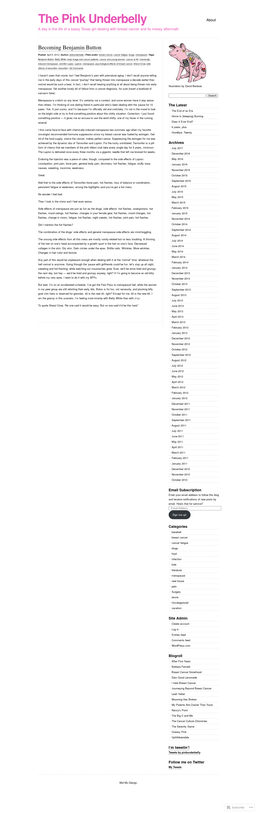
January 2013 (179, 333)
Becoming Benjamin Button (69, 47)
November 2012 (181, 344)
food (174, 554)
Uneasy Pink (179, 732)
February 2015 (180, 208)
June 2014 (178, 246)
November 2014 (181, 219)
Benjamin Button (46, 59)
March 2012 (178, 387)
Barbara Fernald (181, 667)
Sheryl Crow (139, 63)
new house (178, 581)
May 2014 (177, 251)
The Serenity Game (183, 726)
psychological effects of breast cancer (113, 63)
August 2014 (179, 235)
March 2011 (178, 452)
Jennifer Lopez (66, 63)
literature (177, 570)
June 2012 (178, 371)
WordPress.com (181, 645)
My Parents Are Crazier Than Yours (192, 705)
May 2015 (177, 197)
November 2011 (181, 409)
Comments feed (181, 640)
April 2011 (177, 447)
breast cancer (105, 54)
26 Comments (76, 68)
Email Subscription (185, 489)
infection (177, 559)
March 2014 (178, 257)
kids (174, 564)
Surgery (176, 592)
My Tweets (175, 767)
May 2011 (177, 442)
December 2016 (181, 153)
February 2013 (180, 327)
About (211, 19)
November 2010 (181, 474)
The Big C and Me (182, 715)
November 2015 (181, 170)
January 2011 (179, 463)
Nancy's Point (180, 710)
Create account (180, 624)
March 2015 (178, 202)
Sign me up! (179, 515)
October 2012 (179, 349)
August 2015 (179, 186)
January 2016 (179, 164)
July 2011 (177, 431)
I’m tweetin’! (179, 747)
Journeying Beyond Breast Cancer (191, 688)
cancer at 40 (132, 59)
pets (174, 586)
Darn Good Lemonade (184, 677)
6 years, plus (179, 127)
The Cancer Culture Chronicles (189, 721)
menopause (141, 54)
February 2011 (180, 458)
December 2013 (181, 273)
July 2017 (177, 148)
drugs (131, 54)
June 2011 (178, 436)
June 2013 (178, 306)
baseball (176, 532)
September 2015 (181, 181)
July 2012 (177, 365)
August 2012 (179, 360)
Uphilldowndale (180, 737)
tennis (175, 597)
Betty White (60, 59)
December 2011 (181, 404)
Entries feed (179, 635)
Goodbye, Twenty (182, 132)
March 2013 (178, 322)
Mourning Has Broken (184, 699)
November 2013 (181, 278)
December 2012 (181, 338)
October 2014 (179, 224)
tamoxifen (63, 68)
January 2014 (179, 268)
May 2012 (177, 376)
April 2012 (177, 382)
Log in (175, 629)
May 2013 (177, 311)
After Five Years (181, 661)
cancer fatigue (120, 54)
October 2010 (179, 480)
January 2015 (179, 213)
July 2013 (177, 300)
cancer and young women (112, 59)
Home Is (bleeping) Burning (187, 116)
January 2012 (179, 398)
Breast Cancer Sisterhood (187, 672)
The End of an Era (182, 111)
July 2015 (177, 191)
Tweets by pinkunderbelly (184, 752)
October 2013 (179, 284)
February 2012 (180, 393)
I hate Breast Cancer (184, 683)
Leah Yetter (178, 694)
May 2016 (177, 159)
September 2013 (181, 289)
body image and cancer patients (82, 59)
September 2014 (181, 230)
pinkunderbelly (77, 54)
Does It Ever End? (182, 121)
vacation (177, 608)
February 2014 (180, 262)
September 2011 (181, 420)
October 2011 (179, 414)
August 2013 (179, 295)
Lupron (78, 63)
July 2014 (177, 240)
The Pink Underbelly (92, 17)
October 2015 (179, 175)
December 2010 (181, 469)
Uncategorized (180, 602)
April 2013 (177, 316)
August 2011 (179, 425)
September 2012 (181, 355)
